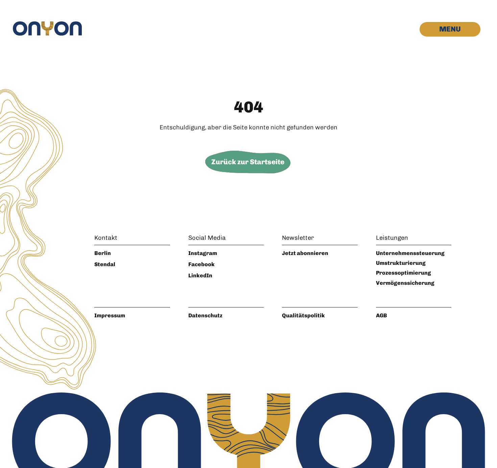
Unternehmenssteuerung (410, 253)
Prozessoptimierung (403, 273)
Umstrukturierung (401, 263)
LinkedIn (200, 275)
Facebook (201, 264)
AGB (381, 315)
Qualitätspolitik (303, 315)
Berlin (102, 253)
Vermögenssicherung (405, 283)
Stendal (104, 264)
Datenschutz (205, 315)
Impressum (109, 315)
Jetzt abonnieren (305, 253)
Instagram (202, 253)
